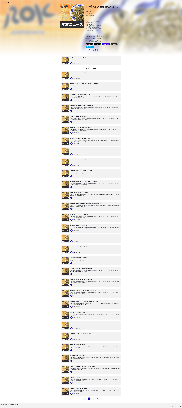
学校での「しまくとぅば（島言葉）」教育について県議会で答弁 (82, 366)
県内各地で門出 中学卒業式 (75, 323)
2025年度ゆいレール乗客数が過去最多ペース (79, 312)
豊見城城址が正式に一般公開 (75, 377)
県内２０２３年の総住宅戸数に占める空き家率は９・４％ (81, 138)
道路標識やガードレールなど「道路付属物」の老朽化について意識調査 (84, 83)
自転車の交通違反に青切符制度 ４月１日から (79, 192)
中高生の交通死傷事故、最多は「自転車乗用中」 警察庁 (81, 170)
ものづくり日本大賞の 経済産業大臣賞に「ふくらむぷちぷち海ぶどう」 (84, 246)
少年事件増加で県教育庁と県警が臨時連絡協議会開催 (80, 333)
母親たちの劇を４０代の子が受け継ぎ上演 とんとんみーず (81, 236)
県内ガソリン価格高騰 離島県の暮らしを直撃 (79, 149)
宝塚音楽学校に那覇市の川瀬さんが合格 (78, 116)
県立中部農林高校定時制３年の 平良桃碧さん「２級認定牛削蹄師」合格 (84, 301)
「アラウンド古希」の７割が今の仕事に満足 (78, 388)
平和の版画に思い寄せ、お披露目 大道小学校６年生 (80, 73)
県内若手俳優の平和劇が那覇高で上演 (77, 344)
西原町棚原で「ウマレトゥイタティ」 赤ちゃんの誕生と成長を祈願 (83, 290)
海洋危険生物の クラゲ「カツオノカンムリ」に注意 (80, 94)
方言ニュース (88, 9)
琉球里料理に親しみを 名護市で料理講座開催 (79, 159)
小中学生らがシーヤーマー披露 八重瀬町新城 (79, 214)
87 (97, 398)
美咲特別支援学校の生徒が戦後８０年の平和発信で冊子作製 (81, 105)
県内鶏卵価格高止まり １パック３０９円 (78, 225)
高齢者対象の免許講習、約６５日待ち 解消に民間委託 (81, 279)
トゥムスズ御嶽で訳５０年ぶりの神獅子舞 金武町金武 (81, 268)
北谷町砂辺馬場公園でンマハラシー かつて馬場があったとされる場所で (84, 181)
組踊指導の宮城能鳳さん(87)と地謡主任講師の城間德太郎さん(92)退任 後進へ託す (86, 203)
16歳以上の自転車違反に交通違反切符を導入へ (79, 257)
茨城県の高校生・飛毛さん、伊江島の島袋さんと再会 (80, 127)
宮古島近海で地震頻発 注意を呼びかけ (77, 355)
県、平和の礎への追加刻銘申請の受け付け (78, 57)
